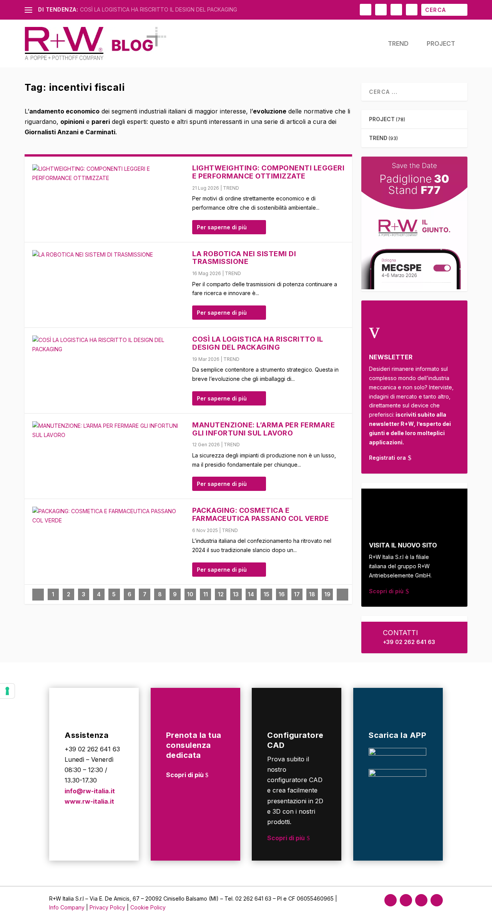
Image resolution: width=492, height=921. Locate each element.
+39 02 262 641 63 (409, 642)
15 (266, 594)
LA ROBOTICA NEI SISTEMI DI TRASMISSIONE (244, 258)
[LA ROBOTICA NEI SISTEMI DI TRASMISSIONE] (108, 254)
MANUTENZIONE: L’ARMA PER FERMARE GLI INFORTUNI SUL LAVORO (263, 429)
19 (327, 594)
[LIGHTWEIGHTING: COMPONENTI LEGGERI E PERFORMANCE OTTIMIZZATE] (108, 173)
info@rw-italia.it (90, 791)
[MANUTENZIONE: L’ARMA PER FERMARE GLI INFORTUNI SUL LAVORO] (108, 430)
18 (312, 594)
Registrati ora (387, 457)
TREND (398, 43)
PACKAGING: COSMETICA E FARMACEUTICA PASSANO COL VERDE (260, 514)
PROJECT (441, 43)
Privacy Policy (108, 907)
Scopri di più (386, 591)
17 (297, 594)
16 (282, 594)
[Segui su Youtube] (436, 900)
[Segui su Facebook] (390, 900)
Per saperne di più (222, 227)
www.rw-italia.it (89, 801)
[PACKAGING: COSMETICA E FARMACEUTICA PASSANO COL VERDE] (108, 516)
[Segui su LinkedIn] (421, 900)
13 (236, 594)
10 (190, 594)
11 (205, 594)
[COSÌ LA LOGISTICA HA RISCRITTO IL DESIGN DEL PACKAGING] (108, 344)
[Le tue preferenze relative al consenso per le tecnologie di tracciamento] (7, 691)
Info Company (67, 907)
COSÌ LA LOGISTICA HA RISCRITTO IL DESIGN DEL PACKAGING (158, 9)
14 (251, 594)
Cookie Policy (148, 907)
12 (221, 594)
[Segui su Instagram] (406, 900)
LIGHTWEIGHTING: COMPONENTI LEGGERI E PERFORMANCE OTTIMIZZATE (268, 172)
